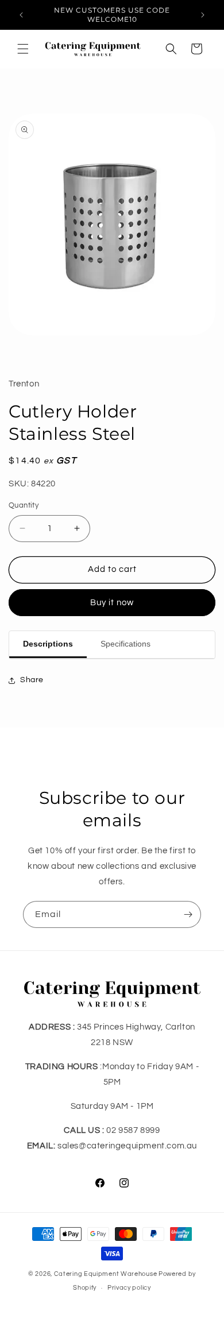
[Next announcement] (202, 15)
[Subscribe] (187, 914)
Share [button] (32, 680)
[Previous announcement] (21, 15)
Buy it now (112, 602)
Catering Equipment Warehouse (105, 1274)
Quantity (23, 505)
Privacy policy (129, 1288)
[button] (23, 48)
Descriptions (48, 643)
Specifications (125, 643)
